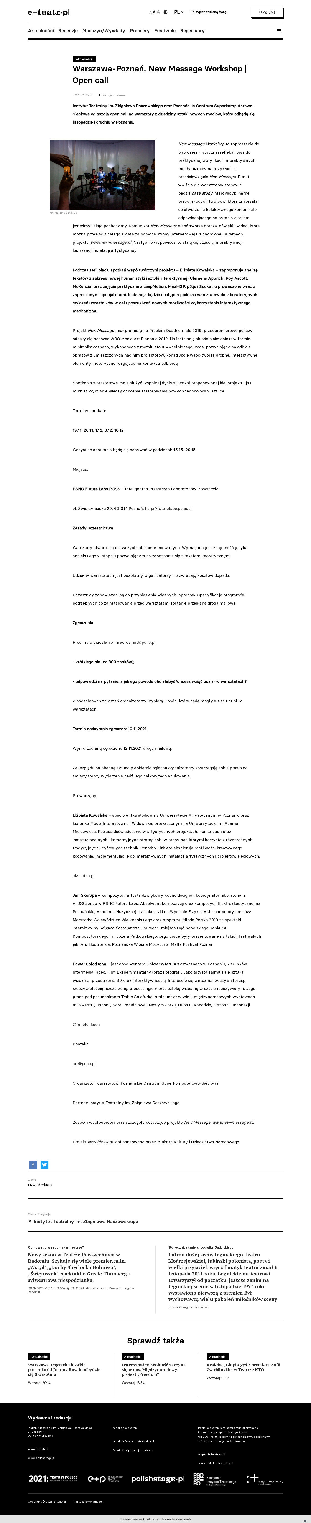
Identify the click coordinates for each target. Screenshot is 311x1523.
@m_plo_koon (86, 1024)
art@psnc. (142, 642)
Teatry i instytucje (39, 1214)
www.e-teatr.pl (38, 1449)
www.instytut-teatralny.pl (215, 1463)
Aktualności (41, 30)
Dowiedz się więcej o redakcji (133, 1450)
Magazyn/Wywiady (103, 30)
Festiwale (165, 30)
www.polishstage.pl (41, 1458)
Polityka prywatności (88, 1501)
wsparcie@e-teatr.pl (211, 1454)
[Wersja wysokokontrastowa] (165, 12)
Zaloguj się (266, 12)
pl (154, 642)
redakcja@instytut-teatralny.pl (133, 1441)
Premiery (140, 30)
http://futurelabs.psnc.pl (168, 508)
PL (177, 12)
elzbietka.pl (83, 875)
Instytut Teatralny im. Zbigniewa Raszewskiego (86, 1221)
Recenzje (68, 30)
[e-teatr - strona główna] (48, 14)
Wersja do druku (113, 95)
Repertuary (192, 30)
